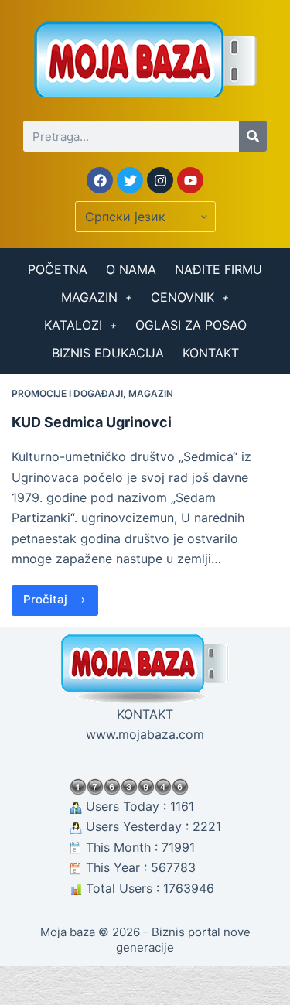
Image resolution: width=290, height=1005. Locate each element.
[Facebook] (100, 180)
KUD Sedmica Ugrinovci (92, 422)
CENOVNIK (182, 297)
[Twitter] (130, 180)
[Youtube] (190, 180)
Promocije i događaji (67, 393)
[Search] (253, 136)
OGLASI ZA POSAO (191, 325)
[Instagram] (160, 180)
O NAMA (131, 269)
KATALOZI (73, 325)
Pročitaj (60, 596)
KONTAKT (211, 353)
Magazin (150, 393)
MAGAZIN (89, 297)
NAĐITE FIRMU (218, 269)
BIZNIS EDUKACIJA (108, 353)
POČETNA (57, 269)
